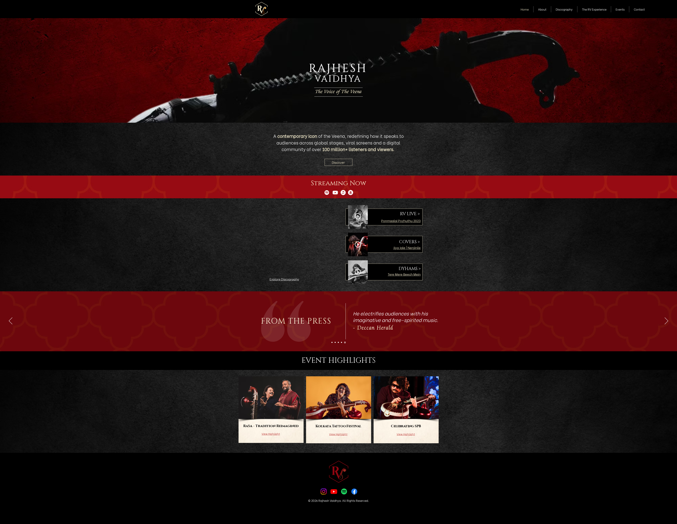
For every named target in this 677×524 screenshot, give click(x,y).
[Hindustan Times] (332, 342)
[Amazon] (350, 192)
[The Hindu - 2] (342, 342)
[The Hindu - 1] (335, 342)
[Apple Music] (343, 192)
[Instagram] (324, 491)
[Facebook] (354, 491)
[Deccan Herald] (345, 342)
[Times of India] (338, 342)
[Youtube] (335, 192)
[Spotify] (327, 192)
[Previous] (10, 321)
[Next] (666, 321)
